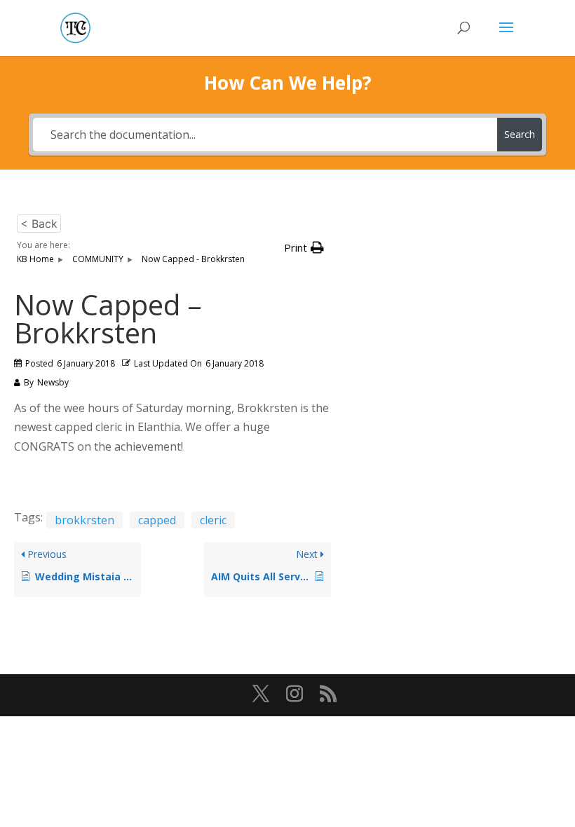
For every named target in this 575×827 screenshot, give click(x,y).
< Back (39, 224)
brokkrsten (84, 520)
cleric (213, 520)
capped (157, 520)
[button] (304, 247)
